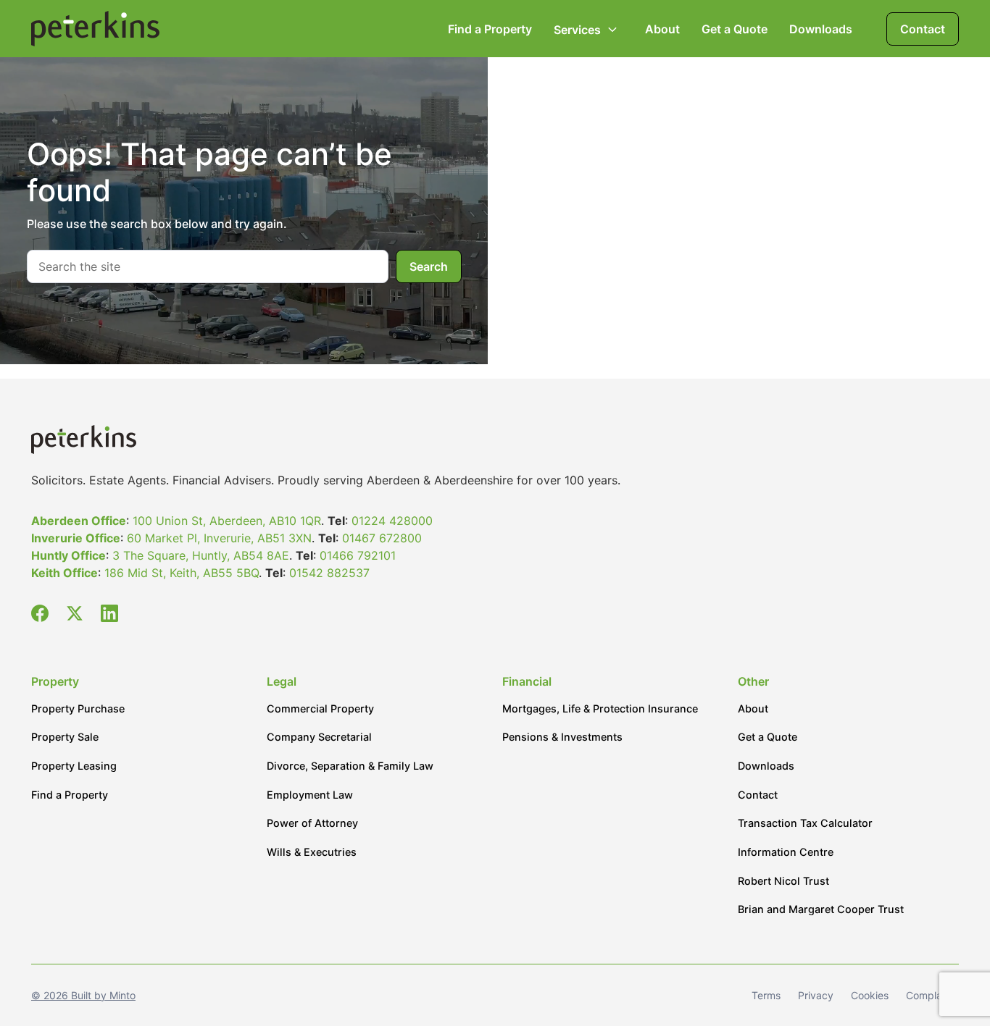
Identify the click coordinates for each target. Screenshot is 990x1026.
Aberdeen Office (78, 520)
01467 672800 (382, 538)
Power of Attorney (312, 823)
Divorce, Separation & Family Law (350, 766)
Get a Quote (735, 29)
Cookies (870, 995)
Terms (766, 995)
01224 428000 (392, 520)
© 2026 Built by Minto (83, 995)
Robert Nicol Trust (783, 881)
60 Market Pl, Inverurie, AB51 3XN (219, 538)
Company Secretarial (319, 737)
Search (428, 266)
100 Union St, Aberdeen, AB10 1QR (227, 520)
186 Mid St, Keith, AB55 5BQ (181, 572)
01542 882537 (329, 572)
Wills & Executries (312, 852)
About (662, 29)
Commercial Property (320, 708)
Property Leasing (74, 766)
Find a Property (490, 29)
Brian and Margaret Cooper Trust (821, 909)
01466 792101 (358, 555)
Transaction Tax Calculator (805, 823)
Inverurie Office (75, 538)
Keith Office (64, 572)
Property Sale (65, 737)
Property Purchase (78, 708)
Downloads (820, 29)
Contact (922, 29)
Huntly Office (68, 555)
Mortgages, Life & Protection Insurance (600, 708)
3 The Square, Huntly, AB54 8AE (200, 555)
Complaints (932, 995)
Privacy (815, 995)
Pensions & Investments (562, 737)
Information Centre (785, 852)
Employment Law (310, 795)
